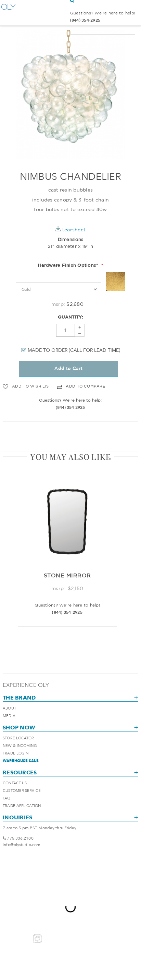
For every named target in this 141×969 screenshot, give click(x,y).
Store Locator (18, 738)
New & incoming (20, 745)
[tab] (70, 457)
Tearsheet (74, 229)
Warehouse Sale (20, 760)
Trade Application (22, 805)
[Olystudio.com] (8, 13)
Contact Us (15, 783)
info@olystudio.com (21, 844)
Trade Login (15, 753)
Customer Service (22, 790)
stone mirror (67, 575)
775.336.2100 (20, 838)
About (9, 708)
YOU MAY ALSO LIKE (70, 457)
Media (9, 715)
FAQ (6, 798)
